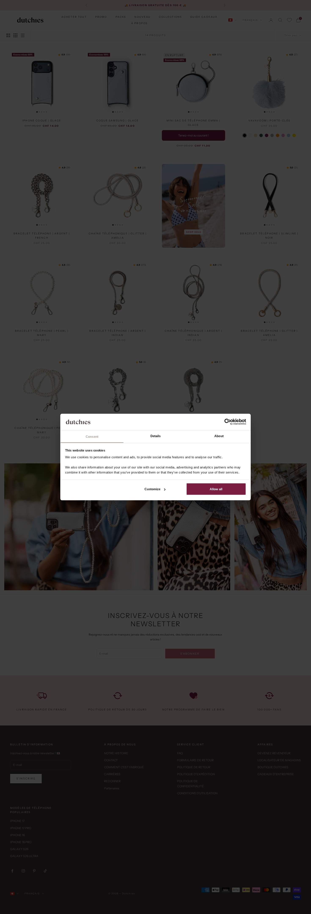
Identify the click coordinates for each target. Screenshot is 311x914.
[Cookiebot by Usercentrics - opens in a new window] (227, 422)
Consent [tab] (92, 436)
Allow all (216, 489)
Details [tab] (155, 436)
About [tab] (219, 436)
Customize (152, 489)
